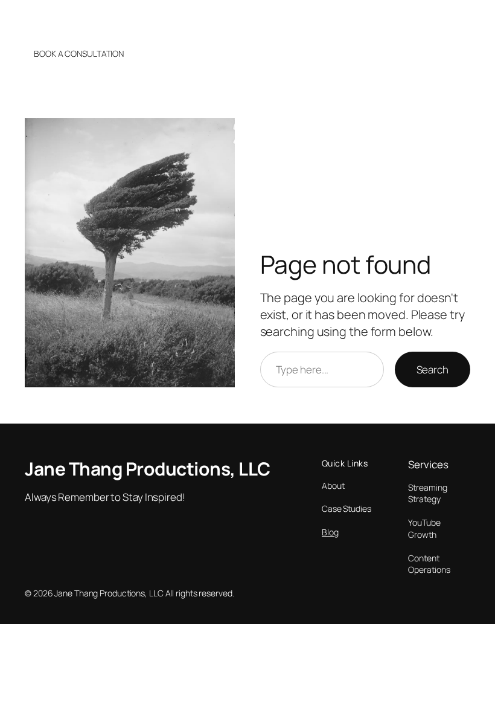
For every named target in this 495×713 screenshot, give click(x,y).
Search (433, 369)
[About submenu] (389, 19)
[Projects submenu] (448, 19)
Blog (330, 532)
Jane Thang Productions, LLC (91, 19)
